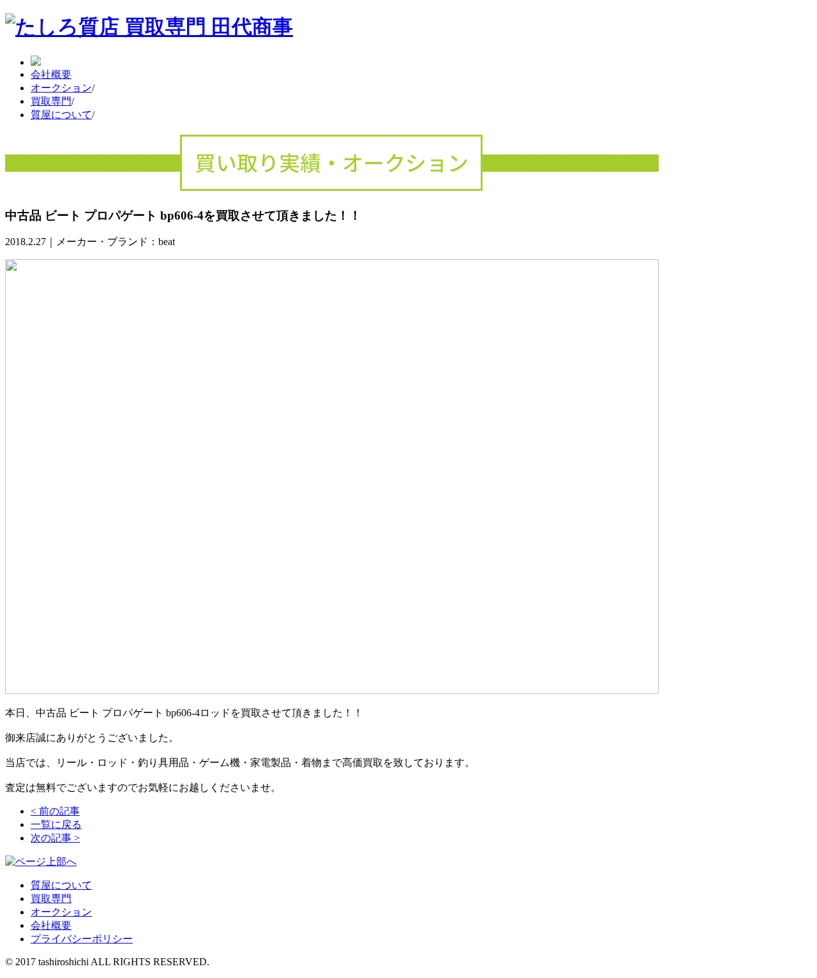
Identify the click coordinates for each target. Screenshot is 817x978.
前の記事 (55, 811)
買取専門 (51, 101)
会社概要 (51, 74)
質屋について (61, 114)
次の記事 (55, 837)
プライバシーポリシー (82, 938)
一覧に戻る (56, 824)
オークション (61, 87)
